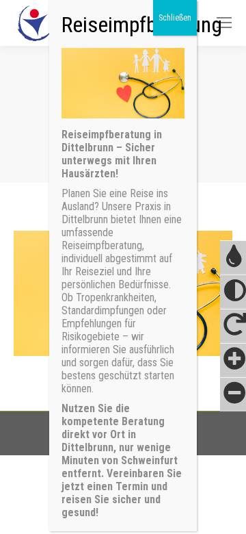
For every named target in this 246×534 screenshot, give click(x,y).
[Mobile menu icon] (224, 22)
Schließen (175, 18)
